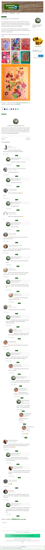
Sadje (9, 306)
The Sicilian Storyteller (15, 245)
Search (18, 13)
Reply (17, 155)
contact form (31, 535)
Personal (4, 114)
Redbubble (18, 104)
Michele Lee (11, 269)
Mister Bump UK (16, 158)
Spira (9, 146)
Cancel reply (23, 519)
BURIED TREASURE (38, 46)
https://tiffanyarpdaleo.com (22, 102)
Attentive (4, 138)
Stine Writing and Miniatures (17, 168)
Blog (6, 13)
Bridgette (11, 490)
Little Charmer (12, 480)
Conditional (28, 138)
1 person (10, 164)
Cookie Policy (19, 548)
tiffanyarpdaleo (13, 440)
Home (3, 13)
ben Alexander (12, 189)
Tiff (21, 26)
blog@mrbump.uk (18, 535)
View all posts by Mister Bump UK (12, 133)
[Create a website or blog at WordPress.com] (22, 543)
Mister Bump (12, 13)
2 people (10, 208)
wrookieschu (12, 341)
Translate (40, 51)
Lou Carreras (12, 233)
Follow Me (40, 55)
